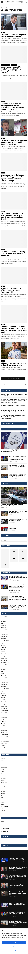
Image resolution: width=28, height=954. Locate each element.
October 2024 (4, 660)
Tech (2, 800)
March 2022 (3, 728)
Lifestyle (3, 773)
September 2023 (5, 688)
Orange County (4, 782)
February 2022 (4, 730)
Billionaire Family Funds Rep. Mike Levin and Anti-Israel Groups (13, 364)
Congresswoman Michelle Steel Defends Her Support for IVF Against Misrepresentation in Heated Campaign (12, 178)
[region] (14, 941)
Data (2, 760)
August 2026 (4, 616)
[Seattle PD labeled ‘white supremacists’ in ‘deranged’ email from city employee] (14, 495)
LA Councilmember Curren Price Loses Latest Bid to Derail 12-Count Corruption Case (17, 475)
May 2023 (3, 697)
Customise (14, 946)
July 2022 (3, 719)
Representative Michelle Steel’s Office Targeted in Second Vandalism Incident (12, 290)
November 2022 (4, 710)
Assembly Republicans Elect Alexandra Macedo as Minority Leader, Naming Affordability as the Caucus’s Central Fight (13, 417)
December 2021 (4, 734)
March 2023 (3, 701)
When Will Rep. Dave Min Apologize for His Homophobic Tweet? (14, 35)
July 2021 (3, 745)
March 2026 (3, 627)
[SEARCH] (25, 384)
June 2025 (3, 647)
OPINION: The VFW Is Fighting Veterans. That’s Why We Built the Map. (18, 578)
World (2, 813)
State (2, 797)
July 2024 (3, 667)
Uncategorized (4, 806)
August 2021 (4, 743)
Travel (2, 804)
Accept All (14, 942)
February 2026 (4, 629)
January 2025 (4, 658)
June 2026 (3, 621)
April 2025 (3, 651)
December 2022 (4, 708)
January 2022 (4, 732)
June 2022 (3, 721)
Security (3, 793)
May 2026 (3, 623)
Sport (2, 795)
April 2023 (3, 699)
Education (3, 765)
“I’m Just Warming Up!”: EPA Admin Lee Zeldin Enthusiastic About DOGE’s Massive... (18, 876)
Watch (2, 808)
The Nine (3, 802)
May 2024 (3, 671)
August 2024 (4, 664)
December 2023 (4, 682)
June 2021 (3, 747)
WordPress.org (4, 831)
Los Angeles (3, 778)
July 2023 (3, 693)
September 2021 (5, 741)
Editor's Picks (4, 762)
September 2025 (5, 640)
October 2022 (4, 712)
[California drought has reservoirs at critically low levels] (4, 513)
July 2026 (3, 619)
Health (2, 771)
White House (4, 810)
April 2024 (3, 673)
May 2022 (3, 723)
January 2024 (4, 680)
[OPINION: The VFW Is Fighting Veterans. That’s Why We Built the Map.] (14, 441)
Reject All (14, 950)
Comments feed (5, 828)
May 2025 (3, 649)
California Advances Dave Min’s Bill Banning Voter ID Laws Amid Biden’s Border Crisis (14, 142)
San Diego (3, 791)
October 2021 (4, 739)
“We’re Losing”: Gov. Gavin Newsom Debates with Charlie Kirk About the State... (17, 893)
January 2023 (4, 706)
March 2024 (3, 675)
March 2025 (3, 653)
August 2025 (4, 643)
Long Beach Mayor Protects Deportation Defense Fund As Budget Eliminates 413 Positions (17, 467)
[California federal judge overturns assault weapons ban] (4, 521)
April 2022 (3, 725)
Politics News (4, 786)
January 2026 (4, 632)
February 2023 (4, 704)
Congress (2, 32)
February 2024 (4, 677)
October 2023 (4, 686)
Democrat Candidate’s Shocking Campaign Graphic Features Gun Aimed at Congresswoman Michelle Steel (14, 329)
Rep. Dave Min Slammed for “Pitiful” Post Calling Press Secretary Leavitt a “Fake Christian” (11, 70)
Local (2, 776)
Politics (2, 784)
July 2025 (3, 645)
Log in (2, 821)
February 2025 (4, 656)
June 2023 (3, 695)
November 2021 (4, 736)
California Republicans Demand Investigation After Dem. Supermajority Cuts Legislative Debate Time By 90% (12, 106)
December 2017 (4, 749)
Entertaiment (4, 767)
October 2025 (4, 638)
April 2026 (3, 625)
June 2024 (3, 669)
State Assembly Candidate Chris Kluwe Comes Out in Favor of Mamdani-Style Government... (17, 458)
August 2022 (4, 717)
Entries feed (4, 825)
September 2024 (5, 662)
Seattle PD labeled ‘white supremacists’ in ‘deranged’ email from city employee (12, 505)
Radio (2, 789)
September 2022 (5, 715)
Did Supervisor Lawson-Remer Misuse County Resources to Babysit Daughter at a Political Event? (12, 216)
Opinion (2, 780)
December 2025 (4, 634)
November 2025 (4, 636)
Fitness (2, 769)
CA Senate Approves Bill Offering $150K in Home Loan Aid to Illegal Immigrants (13, 253)
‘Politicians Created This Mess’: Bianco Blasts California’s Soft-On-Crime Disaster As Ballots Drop (17, 860)
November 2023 (4, 684)
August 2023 (4, 691)
